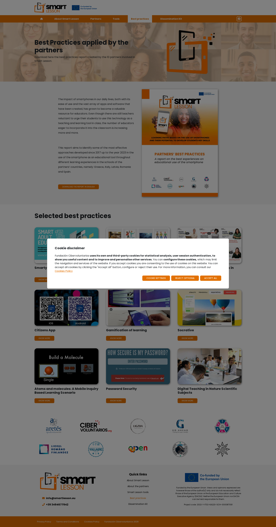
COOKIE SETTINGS (156, 278)
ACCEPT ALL (210, 278)
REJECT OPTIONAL (185, 278)
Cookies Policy (64, 271)
